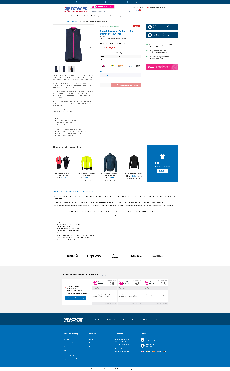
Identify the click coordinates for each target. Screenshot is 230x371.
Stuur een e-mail (152, 339)
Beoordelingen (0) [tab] (88, 191)
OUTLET (162, 163)
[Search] (129, 11)
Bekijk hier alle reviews (129, 275)
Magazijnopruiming (112, 38)
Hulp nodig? (150, 344)
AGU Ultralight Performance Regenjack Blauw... (110, 174)
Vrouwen (123, 38)
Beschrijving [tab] (58, 191)
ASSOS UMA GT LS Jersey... (134, 173)
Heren (57, 180)
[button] (90, 27)
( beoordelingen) (113, 26)
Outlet (118, 38)
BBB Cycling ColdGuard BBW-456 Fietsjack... (86, 174)
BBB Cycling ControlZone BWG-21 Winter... (63, 174)
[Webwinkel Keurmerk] (162, 66)
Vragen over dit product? (162, 34)
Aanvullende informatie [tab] (72, 191)
